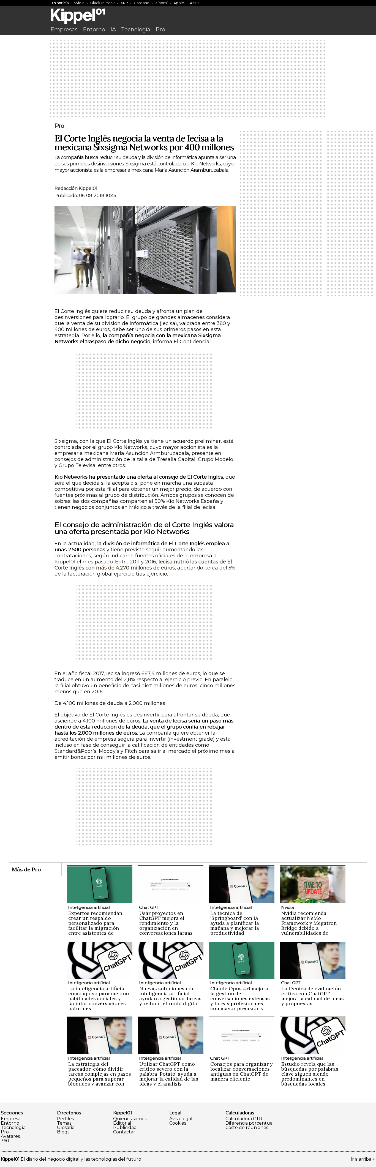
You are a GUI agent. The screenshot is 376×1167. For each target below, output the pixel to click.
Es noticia (60, 3)
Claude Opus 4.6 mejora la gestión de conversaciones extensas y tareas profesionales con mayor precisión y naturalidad (240, 1000)
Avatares (10, 1136)
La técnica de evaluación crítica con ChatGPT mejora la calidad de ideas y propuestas (312, 996)
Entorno (94, 29)
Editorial (122, 1123)
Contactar (124, 1132)
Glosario (66, 1127)
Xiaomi (161, 3)
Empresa (10, 1119)
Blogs (63, 1132)
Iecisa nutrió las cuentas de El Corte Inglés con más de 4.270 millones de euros (143, 565)
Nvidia (79, 3)
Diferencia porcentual (249, 1123)
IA (113, 29)
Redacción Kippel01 (76, 188)
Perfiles (65, 1119)
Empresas (64, 29)
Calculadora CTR (243, 1119)
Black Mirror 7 (102, 3)
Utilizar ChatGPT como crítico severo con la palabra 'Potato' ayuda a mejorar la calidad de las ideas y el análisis (168, 1074)
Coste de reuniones (246, 1127)
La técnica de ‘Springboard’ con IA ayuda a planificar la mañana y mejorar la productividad (234, 923)
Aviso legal (180, 1119)
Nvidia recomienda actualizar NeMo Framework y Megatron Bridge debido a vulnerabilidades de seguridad (309, 925)
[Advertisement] (188, 79)
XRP (124, 3)
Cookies (177, 1123)
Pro (160, 29)
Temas (64, 1123)
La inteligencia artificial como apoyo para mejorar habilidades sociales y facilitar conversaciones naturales (99, 998)
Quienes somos (129, 1119)
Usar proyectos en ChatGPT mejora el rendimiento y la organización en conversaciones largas (166, 923)
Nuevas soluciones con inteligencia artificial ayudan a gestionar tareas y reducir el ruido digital (170, 996)
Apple (178, 3)
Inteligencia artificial (89, 907)
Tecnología (135, 29)
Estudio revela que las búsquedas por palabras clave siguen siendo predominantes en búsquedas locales (309, 1074)
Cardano (141, 3)
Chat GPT (148, 907)
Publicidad (125, 1127)
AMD (194, 3)
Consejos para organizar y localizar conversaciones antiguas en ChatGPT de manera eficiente (241, 1071)
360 (5, 1141)
